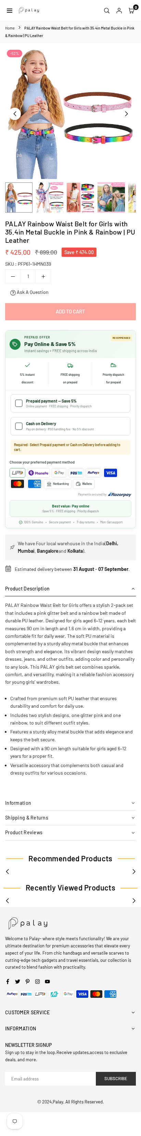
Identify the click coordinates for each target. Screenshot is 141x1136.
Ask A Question (32, 292)
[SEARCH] (107, 10)
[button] (126, 114)
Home (10, 28)
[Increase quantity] (43, 276)
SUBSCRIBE (115, 1078)
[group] (70, 113)
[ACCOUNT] (119, 10)
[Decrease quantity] (13, 276)
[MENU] (9, 10)
